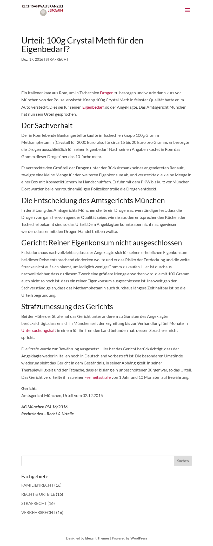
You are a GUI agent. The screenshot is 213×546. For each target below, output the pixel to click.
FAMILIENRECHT (37, 484)
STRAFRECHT (57, 59)
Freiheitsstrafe (97, 377)
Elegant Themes (97, 538)
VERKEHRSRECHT (38, 512)
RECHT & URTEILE (38, 494)
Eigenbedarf (93, 106)
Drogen (107, 92)
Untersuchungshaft (38, 330)
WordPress (138, 538)
